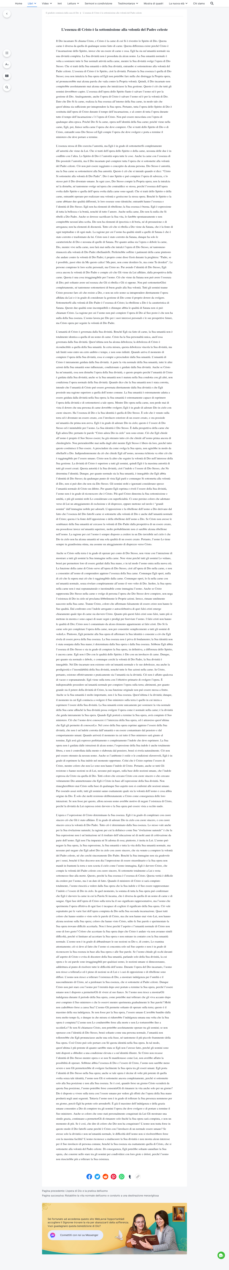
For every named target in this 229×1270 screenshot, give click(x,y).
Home (18, 3)
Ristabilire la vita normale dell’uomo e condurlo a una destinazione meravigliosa (112, 1195)
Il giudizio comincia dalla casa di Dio (62, 12)
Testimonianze (126, 3)
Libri (30, 3)
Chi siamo (199, 3)
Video (45, 3)
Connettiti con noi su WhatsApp (196, 1241)
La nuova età (176, 3)
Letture (71, 3)
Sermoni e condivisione (98, 3)
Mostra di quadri (153, 3)
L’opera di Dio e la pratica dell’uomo (87, 1190)
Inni (60, 3)
